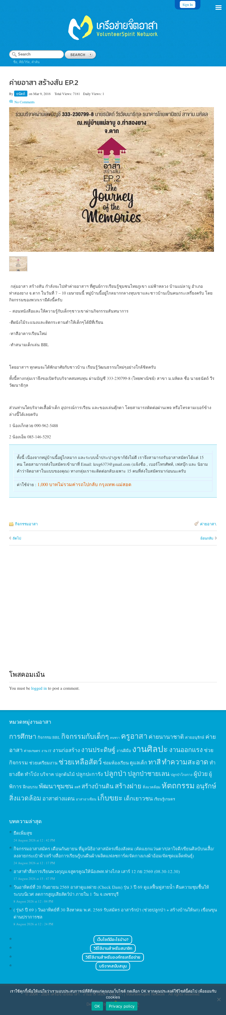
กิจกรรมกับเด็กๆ (85, 736)
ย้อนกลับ (206, 538)
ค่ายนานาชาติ (166, 736)
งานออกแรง (186, 749)
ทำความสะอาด (185, 761)
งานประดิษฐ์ (98, 749)
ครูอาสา (134, 736)
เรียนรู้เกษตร (164, 799)
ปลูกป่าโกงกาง (181, 774)
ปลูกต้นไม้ (65, 774)
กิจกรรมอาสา (26, 524)
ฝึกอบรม (30, 787)
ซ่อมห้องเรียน (116, 763)
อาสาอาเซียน (86, 799)
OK (97, 1006)
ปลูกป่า (115, 773)
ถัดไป (17, 538)
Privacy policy (122, 1006)
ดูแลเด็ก (138, 762)
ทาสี (154, 761)
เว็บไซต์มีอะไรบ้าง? (113, 939)
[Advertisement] (113, 613)
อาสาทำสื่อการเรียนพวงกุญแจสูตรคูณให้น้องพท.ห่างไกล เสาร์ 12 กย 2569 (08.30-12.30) (97, 871)
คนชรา (115, 737)
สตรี (77, 787)
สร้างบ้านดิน (98, 786)
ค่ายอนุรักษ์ (194, 737)
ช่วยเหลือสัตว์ (80, 761)
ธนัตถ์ (21, 93)
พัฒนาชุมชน (56, 786)
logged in (39, 688)
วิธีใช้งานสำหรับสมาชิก (113, 948)
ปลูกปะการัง (89, 773)
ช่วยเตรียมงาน (43, 763)
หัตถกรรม (178, 785)
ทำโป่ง (32, 774)
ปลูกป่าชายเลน (149, 773)
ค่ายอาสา (208, 524)
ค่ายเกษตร (32, 750)
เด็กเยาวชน (138, 798)
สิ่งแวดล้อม (151, 786)
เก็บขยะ (110, 797)
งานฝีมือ (124, 750)
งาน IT (46, 750)
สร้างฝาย (128, 785)
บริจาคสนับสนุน (113, 966)
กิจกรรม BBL (49, 737)
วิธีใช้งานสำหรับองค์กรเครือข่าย (113, 957)
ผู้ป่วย (201, 774)
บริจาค (47, 774)
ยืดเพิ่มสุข (23, 833)
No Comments (24, 101)
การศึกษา (22, 736)
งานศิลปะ (150, 748)
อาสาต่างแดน (58, 798)
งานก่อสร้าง (66, 750)
